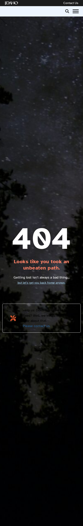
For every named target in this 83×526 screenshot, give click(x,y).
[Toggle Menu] (76, 11)
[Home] (12, 3)
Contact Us (70, 3)
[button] (67, 11)
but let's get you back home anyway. (42, 283)
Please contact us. (36, 326)
